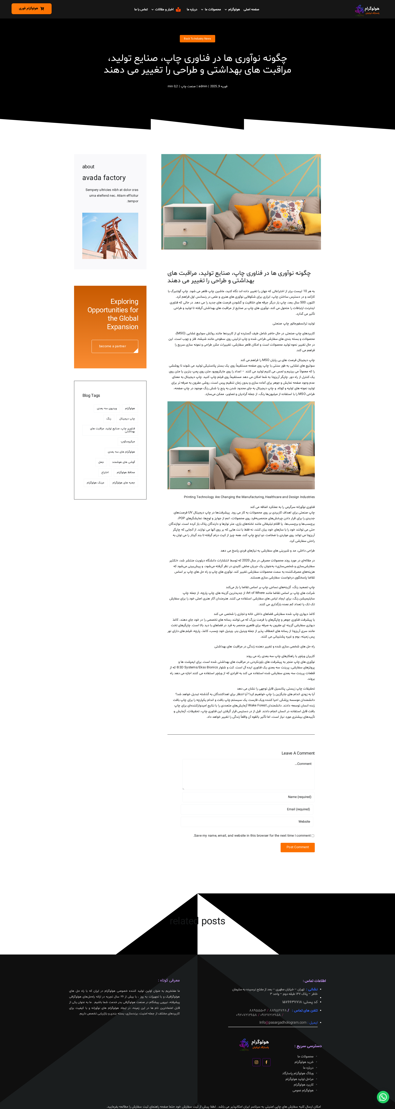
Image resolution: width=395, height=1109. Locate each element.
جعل (101, 462)
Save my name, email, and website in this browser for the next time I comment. (252, 836)
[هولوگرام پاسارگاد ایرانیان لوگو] (367, 6)
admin (203, 86)
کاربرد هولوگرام (304, 1084)
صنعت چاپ (188, 86)
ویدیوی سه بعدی (107, 408)
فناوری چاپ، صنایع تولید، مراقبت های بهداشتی (112, 430)
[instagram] (256, 1062)
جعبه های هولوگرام (124, 483)
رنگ (108, 419)
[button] (383, 1097)
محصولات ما (305, 1056)
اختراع (105, 472)
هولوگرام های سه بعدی (121, 452)
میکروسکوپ (128, 442)
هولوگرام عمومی (303, 1090)
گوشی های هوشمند (123, 462)
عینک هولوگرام (95, 483)
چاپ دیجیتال (127, 419)
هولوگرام (130, 408)
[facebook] (267, 1062)
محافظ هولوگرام (126, 472)
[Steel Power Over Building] (110, 214)
